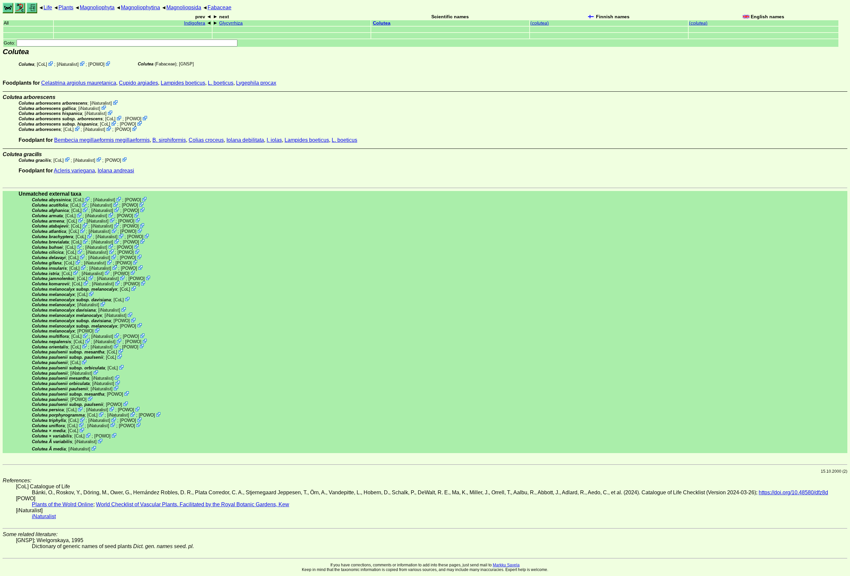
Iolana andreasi (116, 170)
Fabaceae (219, 7)
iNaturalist (67, 64)
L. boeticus (220, 83)
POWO (96, 64)
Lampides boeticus (183, 83)
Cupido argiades (138, 83)
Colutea (381, 23)
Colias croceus (206, 140)
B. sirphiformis (169, 140)
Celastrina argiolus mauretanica (78, 83)
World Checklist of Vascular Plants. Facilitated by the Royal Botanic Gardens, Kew (192, 504)
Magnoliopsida (183, 7)
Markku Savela (506, 565)
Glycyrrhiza (231, 23)
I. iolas (274, 140)
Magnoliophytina (140, 7)
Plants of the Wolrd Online (62, 504)
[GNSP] (186, 63)
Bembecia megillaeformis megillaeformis (102, 140)
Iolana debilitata (245, 140)
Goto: (10, 43)
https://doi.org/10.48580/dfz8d (793, 492)
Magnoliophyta (97, 7)
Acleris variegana (74, 170)
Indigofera (194, 23)
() (539, 23)
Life (47, 7)
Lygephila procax (256, 83)
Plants (65, 7)
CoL (42, 64)
